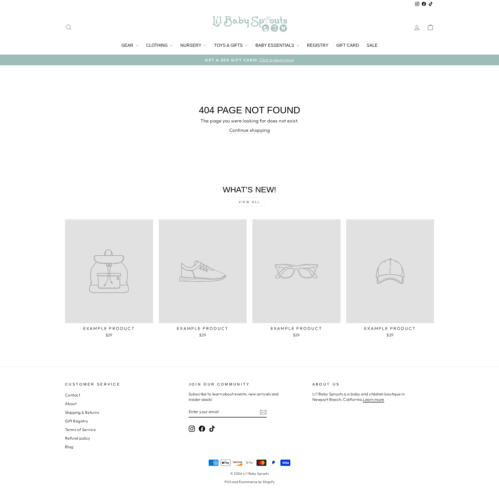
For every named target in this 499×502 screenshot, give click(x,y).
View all (249, 202)
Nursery (191, 45)
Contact (72, 395)
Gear (127, 45)
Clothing (157, 45)
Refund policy (77, 438)
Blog (69, 446)
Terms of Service (80, 429)
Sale (372, 45)
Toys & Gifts (229, 45)
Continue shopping (249, 130)
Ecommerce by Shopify (256, 482)
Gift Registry (76, 421)
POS (228, 482)
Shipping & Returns (82, 412)
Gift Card (347, 45)
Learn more (373, 399)
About (70, 403)
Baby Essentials (275, 45)
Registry (318, 45)
